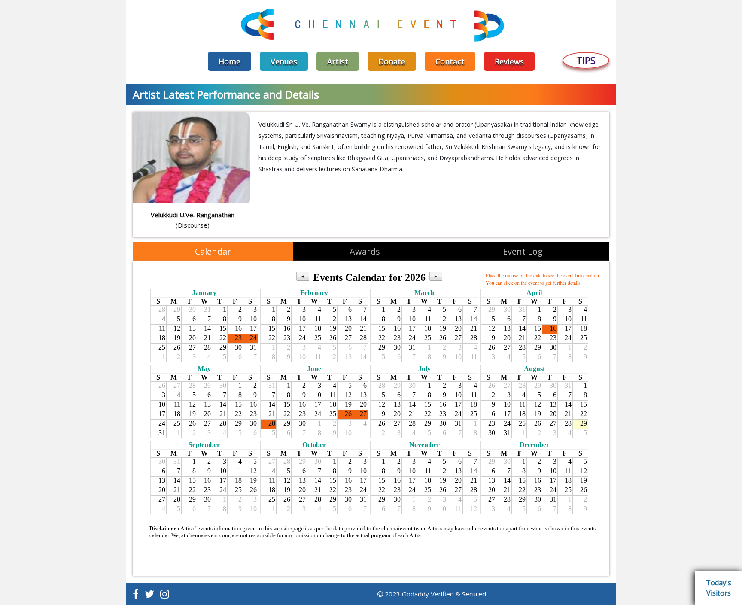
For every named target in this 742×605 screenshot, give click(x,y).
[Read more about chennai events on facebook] (136, 594)
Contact (450, 61)
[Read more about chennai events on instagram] (164, 594)
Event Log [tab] (523, 251)
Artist (337, 61)
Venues (284, 61)
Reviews (509, 61)
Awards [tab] (365, 251)
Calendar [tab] (213, 251)
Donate (391, 61)
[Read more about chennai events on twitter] (149, 594)
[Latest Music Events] (371, 24)
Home (229, 61)
